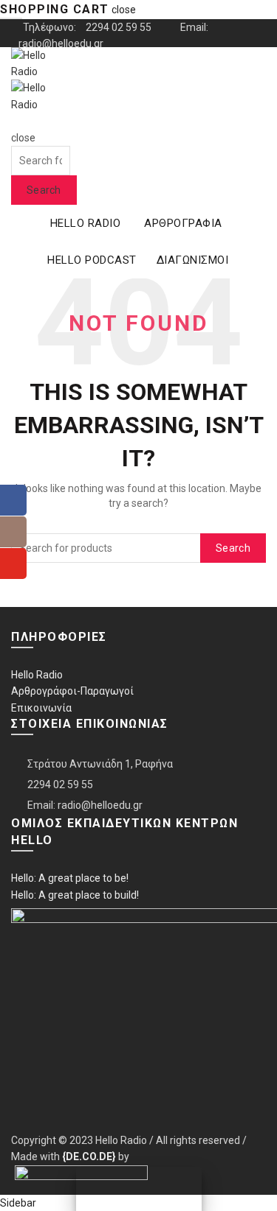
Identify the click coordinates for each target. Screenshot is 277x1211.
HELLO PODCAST (92, 260)
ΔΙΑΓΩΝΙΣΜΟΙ (193, 260)
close (124, 9)
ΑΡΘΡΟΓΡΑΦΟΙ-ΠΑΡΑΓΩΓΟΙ (75, 93)
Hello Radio (37, 675)
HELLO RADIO (85, 223)
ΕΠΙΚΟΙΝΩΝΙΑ (41, 121)
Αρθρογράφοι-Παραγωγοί (72, 691)
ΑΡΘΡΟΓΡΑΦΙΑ (183, 223)
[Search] (16, 121)
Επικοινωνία (41, 708)
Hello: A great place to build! (75, 895)
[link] (89, 1156)
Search (44, 190)
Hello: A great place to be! (70, 878)
